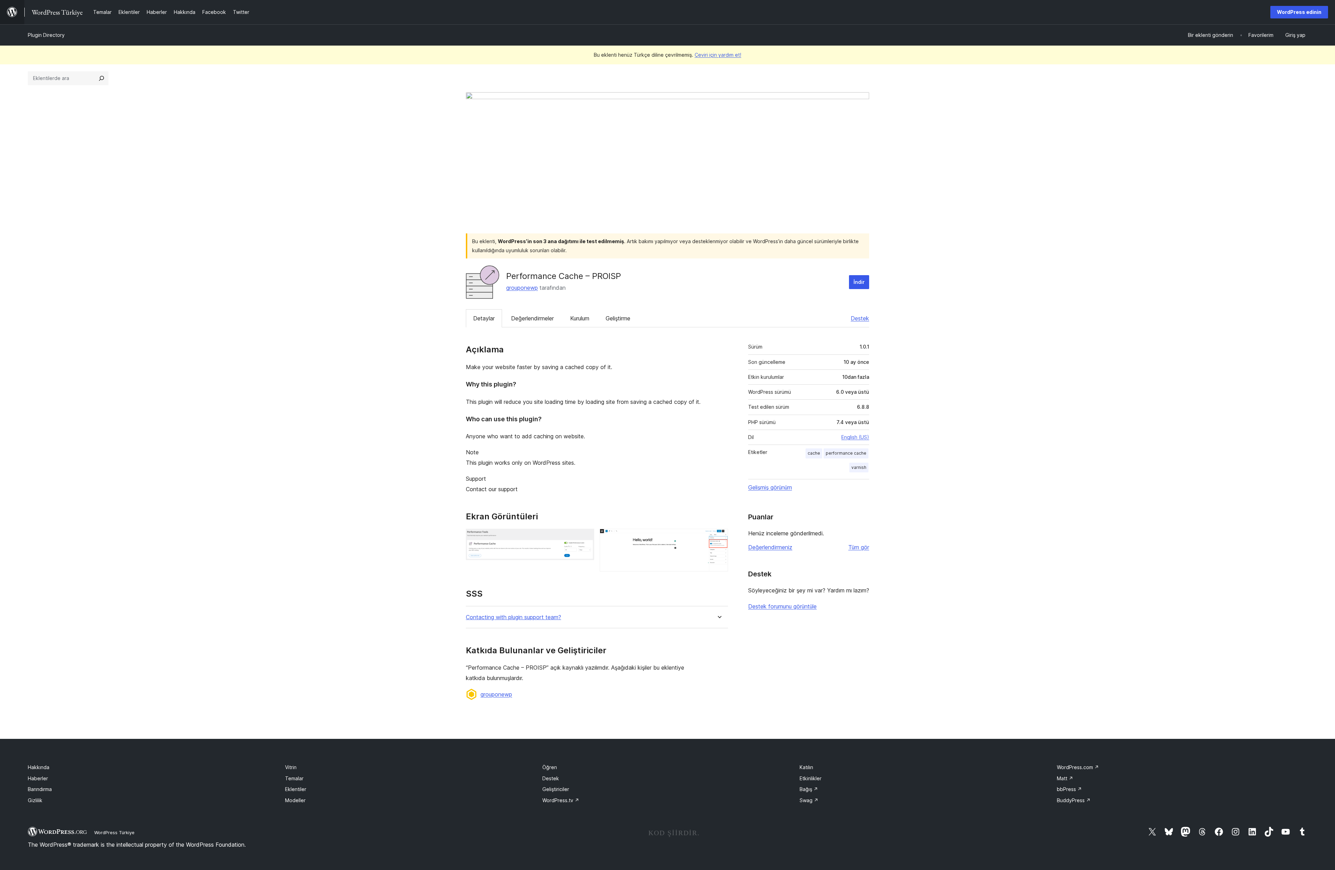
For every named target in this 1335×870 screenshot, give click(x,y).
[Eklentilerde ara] (101, 78)
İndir (859, 282)
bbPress (1069, 789)
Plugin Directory (46, 35)
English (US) (855, 437)
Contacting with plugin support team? (513, 617)
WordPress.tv (560, 800)
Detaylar (484, 318)
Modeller (295, 800)
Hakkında (38, 767)
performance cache (846, 453)
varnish (858, 467)
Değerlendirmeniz (770, 547)
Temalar (294, 778)
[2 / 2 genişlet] (718, 538)
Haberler (38, 778)
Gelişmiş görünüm (770, 487)
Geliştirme (618, 318)
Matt (1065, 778)
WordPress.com (1078, 767)
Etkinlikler (811, 778)
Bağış (809, 789)
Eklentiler (295, 789)
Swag (809, 800)
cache (814, 453)
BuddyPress (1074, 800)
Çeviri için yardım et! (718, 55)
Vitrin (291, 767)
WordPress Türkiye (114, 832)
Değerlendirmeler (532, 318)
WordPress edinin (1299, 12)
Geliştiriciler (555, 789)
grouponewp (522, 287)
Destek (860, 318)
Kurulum (579, 318)
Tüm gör (858, 547)
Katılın (806, 767)
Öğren (549, 767)
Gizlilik (35, 800)
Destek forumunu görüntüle (782, 606)
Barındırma (40, 789)
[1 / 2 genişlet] (584, 538)
